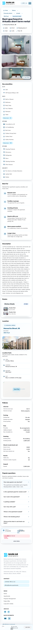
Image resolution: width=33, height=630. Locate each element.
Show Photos (27, 77)
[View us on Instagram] (8, 611)
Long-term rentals (8, 603)
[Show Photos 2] (16, 61)
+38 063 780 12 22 (10, 582)
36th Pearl (7, 333)
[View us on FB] (5, 611)
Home (5, 593)
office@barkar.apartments (11, 585)
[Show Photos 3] (16, 74)
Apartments (7, 596)
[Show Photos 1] (16, 44)
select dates (16, 541)
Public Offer (7, 601)
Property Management (10, 598)
